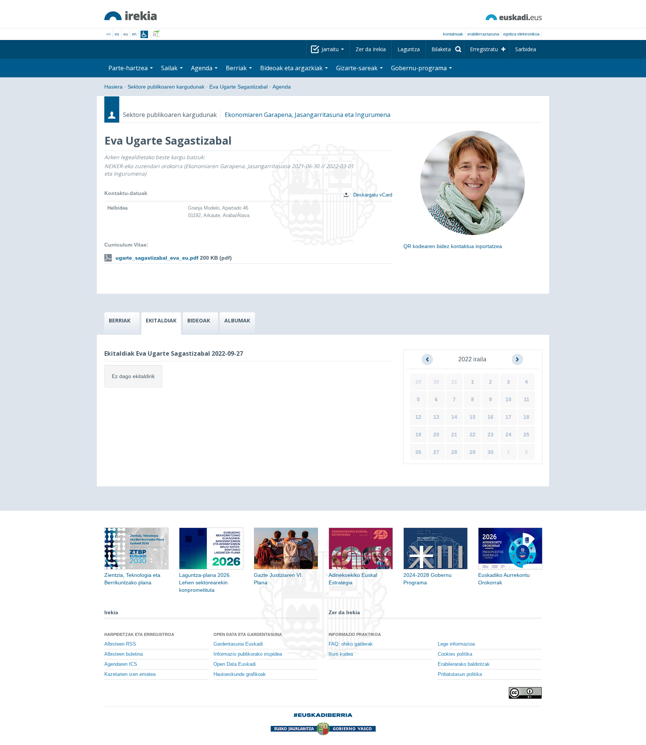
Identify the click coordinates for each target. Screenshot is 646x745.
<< (108, 34)
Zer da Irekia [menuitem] (371, 49)
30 (436, 382)
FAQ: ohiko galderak (351, 644)
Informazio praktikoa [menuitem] (355, 634)
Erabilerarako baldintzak (464, 664)
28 (454, 452)
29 (418, 382)
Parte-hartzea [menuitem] (128, 68)
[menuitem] (445, 49)
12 (418, 417)
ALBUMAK (237, 320)
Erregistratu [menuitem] (484, 49)
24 (508, 435)
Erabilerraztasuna (483, 34)
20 (436, 435)
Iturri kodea (341, 654)
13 (436, 417)
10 (508, 399)
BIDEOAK (198, 320)
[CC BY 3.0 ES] (525, 693)
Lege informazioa (456, 644)
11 (526, 399)
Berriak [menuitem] (237, 68)
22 (473, 435)
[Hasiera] (130, 15)
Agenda (282, 87)
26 (418, 452)
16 (490, 417)
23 (490, 435)
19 (418, 435)
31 (454, 382)
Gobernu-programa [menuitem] (419, 68)
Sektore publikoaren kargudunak (165, 87)
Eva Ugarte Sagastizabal (238, 87)
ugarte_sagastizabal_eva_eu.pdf (157, 258)
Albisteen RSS (120, 644)
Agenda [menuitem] (202, 68)
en (134, 34)
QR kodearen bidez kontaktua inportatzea (452, 246)
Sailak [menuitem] (170, 68)
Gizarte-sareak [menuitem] (357, 68)
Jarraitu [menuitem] (331, 49)
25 (526, 435)
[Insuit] (144, 34)
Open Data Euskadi (234, 664)
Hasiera (113, 87)
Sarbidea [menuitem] (525, 49)
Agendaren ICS (120, 664)
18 (526, 417)
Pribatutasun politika (460, 674)
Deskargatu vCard (372, 195)
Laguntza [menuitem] (408, 49)
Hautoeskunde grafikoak (239, 674)
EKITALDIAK (161, 320)
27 (436, 452)
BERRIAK (119, 320)
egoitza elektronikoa (521, 34)
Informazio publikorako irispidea (247, 654)
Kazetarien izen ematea (130, 674)
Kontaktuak (453, 34)
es (117, 34)
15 (473, 417)
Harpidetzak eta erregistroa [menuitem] (139, 634)
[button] (427, 359)
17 (508, 417)
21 (454, 435)
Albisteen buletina (123, 654)
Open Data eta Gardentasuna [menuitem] (247, 634)
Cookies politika (455, 654)
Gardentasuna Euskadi (238, 644)
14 (454, 417)
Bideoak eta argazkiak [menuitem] (292, 68)
